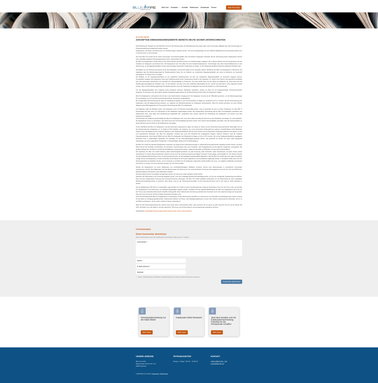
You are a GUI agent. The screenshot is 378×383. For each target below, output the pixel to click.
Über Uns (165, 7)
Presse (213, 7)
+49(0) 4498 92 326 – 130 (219, 361)
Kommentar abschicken (231, 282)
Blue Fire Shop (234, 7)
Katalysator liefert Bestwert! (189, 317)
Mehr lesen (147, 332)
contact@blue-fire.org (217, 364)
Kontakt (185, 7)
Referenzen (194, 7)
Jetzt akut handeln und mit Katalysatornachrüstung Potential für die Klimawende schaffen (223, 320)
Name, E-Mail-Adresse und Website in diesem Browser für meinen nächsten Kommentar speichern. (169, 277)
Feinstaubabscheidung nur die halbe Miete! (153, 318)
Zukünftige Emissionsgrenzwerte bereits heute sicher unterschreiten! (168, 211)
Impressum (155, 374)
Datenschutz (164, 374)
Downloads (205, 7)
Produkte (174, 7)
